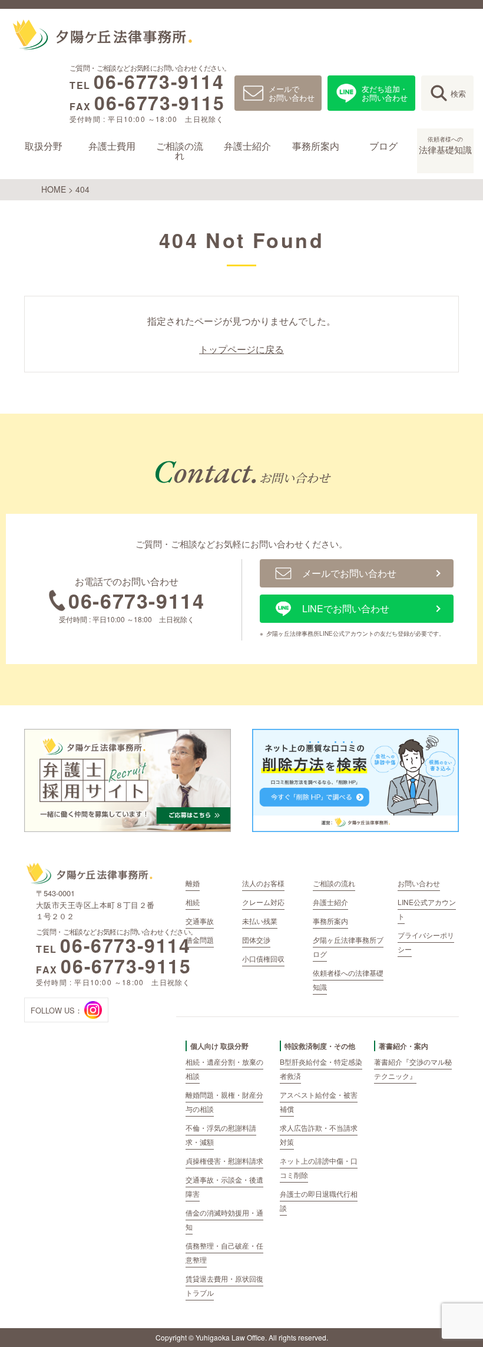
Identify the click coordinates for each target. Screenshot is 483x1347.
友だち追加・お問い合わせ (385, 93)
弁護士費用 (111, 146)
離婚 (193, 883)
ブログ (383, 146)
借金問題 (200, 940)
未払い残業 (259, 921)
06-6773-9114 (159, 81)
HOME (53, 189)
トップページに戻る (241, 349)
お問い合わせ (419, 883)
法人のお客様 (263, 883)
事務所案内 (315, 146)
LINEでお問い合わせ (345, 608)
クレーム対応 (263, 902)
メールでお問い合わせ (292, 93)
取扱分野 (43, 146)
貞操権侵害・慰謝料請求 (224, 1160)
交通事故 (200, 921)
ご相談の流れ (179, 150)
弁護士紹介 (247, 146)
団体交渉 (256, 940)
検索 (458, 93)
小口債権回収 (263, 958)
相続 (193, 902)
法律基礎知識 (445, 145)
